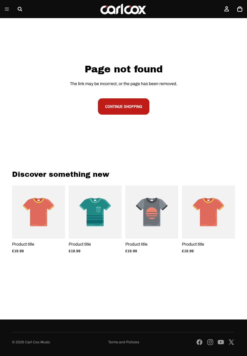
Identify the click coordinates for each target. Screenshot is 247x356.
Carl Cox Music (37, 342)
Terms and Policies (123, 342)
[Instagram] (210, 342)
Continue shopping (123, 106)
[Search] (20, 9)
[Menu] (7, 9)
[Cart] (239, 9)
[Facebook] (199, 342)
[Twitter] (231, 342)
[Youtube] (220, 342)
